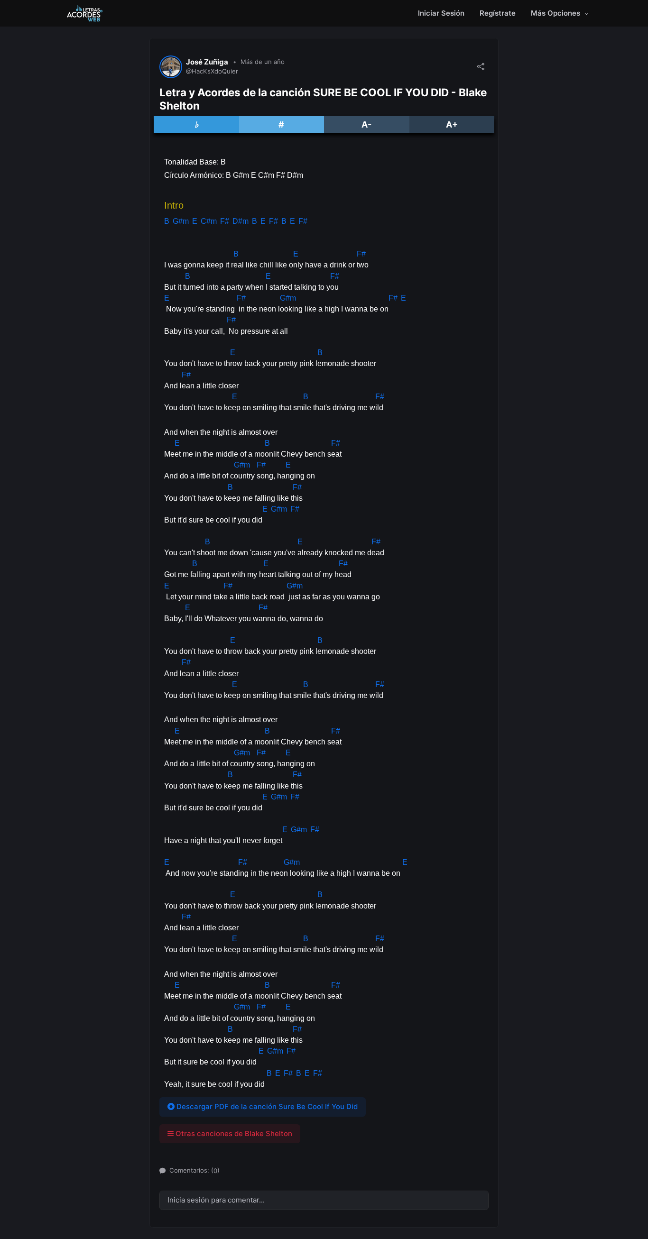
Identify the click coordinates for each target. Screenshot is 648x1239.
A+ (452, 124)
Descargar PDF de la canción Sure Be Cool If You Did (266, 1106)
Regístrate (498, 13)
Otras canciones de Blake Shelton (233, 1133)
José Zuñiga (207, 62)
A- (366, 124)
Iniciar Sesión (441, 13)
